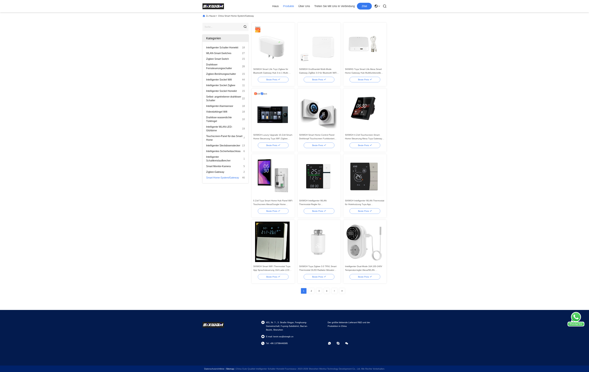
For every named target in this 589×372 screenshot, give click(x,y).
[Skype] (340, 343)
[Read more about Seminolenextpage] (334, 291)
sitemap (230, 369)
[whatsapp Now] (576, 325)
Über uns (304, 6)
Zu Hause (211, 16)
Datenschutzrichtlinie (214, 369)
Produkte (288, 6)
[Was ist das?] (332, 343)
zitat (364, 6)
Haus (275, 6)
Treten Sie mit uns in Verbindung (334, 6)
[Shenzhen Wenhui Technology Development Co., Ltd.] (213, 6)
